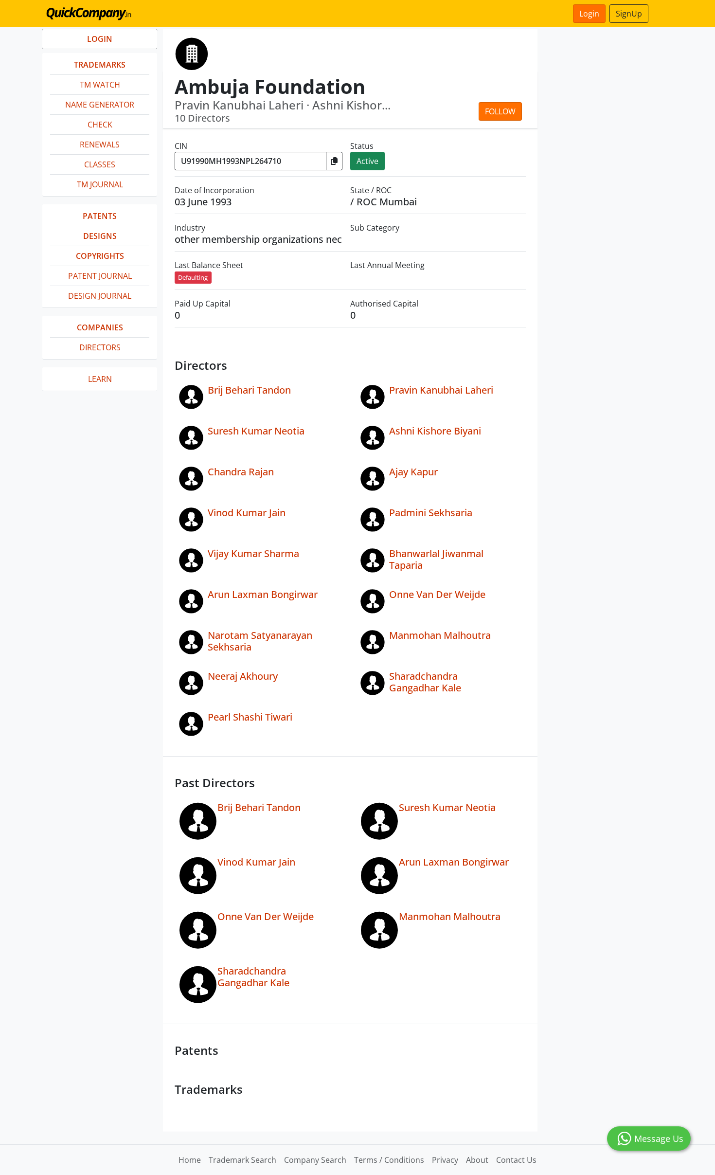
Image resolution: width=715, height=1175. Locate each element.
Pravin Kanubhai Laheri (441, 390)
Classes (99, 164)
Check (100, 124)
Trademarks (99, 64)
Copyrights (100, 256)
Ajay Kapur (413, 471)
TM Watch (100, 84)
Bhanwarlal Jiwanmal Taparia (436, 559)
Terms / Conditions (389, 1160)
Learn (100, 379)
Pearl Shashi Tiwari (250, 716)
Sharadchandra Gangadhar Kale (425, 681)
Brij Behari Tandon (249, 390)
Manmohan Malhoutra (440, 635)
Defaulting (193, 277)
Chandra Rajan (241, 471)
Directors (100, 347)
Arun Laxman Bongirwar (263, 594)
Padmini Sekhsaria (430, 512)
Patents (100, 216)
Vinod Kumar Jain (247, 512)
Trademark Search (242, 1160)
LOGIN (99, 39)
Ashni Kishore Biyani (435, 430)
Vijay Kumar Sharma (253, 553)
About (477, 1160)
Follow (500, 111)
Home (190, 1160)
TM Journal (100, 184)
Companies (100, 327)
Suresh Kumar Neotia (256, 430)
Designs (100, 236)
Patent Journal (100, 276)
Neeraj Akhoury (243, 676)
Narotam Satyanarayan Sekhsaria (260, 641)
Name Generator (99, 104)
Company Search (315, 1160)
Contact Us (516, 1160)
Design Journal (99, 295)
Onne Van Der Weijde (437, 594)
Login (589, 13)
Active (367, 161)
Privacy (445, 1160)
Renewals (100, 144)
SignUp (629, 13)
